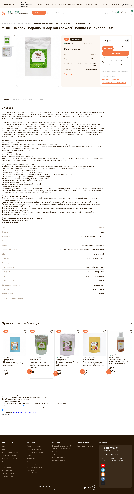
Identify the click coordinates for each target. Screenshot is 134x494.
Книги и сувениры (8, 473)
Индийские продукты (9, 459)
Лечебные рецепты (59, 461)
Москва (23, 2)
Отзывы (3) (41, 99)
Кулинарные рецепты (60, 457)
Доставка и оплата (93, 4)
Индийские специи (8, 462)
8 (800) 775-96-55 (111, 448)
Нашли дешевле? (115, 65)
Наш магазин (31, 459)
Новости (55, 454)
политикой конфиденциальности (27, 412)
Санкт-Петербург (26, 4)
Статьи (54, 451)
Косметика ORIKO (8, 476)
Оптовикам (115, 4)
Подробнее (69, 74)
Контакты (80, 4)
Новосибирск (25, 6)
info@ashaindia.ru (111, 454)
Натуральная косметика (10, 452)
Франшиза (62, 4)
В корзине (108, 48)
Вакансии (71, 4)
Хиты (47, 4)
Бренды (53, 4)
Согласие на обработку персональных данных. (55, 489)
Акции (4, 446)
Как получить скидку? (34, 446)
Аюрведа (5, 449)
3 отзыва (74, 43)
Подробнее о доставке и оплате (114, 83)
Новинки (40, 4)
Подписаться (6, 414)
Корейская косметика (9, 455)
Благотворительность (85, 446)
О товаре (5, 99)
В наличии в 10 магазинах (111, 79)
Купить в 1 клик (115, 60)
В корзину (116, 53)
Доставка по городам (35, 452)
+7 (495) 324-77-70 (111, 451)
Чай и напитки (7, 470)
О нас (29, 455)
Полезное (105, 4)
